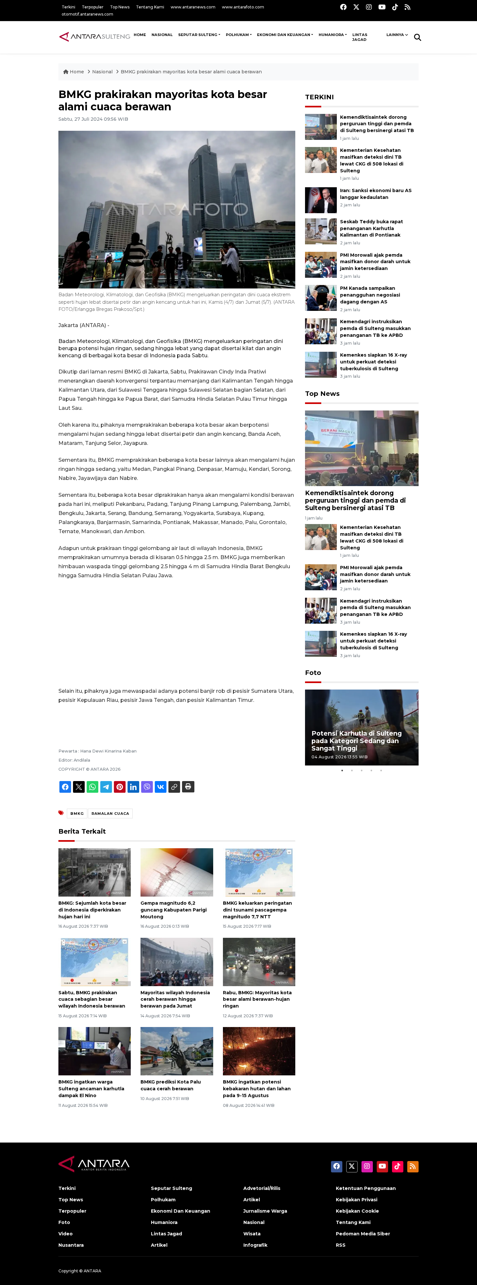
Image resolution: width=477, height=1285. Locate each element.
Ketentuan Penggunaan (366, 1188)
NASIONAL (162, 34)
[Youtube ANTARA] (382, 7)
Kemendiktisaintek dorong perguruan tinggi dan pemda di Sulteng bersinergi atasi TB (377, 124)
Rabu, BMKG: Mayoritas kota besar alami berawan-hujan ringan (257, 999)
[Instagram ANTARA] (369, 7)
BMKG (77, 813)
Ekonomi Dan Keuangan (283, 34)
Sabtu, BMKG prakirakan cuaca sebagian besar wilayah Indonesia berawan (91, 999)
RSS (341, 1245)
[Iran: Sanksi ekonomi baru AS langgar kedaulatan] (321, 200)
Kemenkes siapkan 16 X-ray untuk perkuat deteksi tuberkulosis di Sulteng (373, 362)
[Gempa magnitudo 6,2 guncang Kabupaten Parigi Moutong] (177, 872)
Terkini (68, 7)
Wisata (252, 1234)
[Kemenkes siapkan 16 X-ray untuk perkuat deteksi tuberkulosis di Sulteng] (321, 364)
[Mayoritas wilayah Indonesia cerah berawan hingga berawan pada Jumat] (177, 961)
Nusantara (71, 1245)
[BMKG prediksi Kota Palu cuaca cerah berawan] (177, 1051)
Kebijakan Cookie (357, 1211)
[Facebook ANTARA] (343, 7)
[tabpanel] (362, 727)
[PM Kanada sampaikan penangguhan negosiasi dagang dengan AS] (321, 298)
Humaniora (331, 34)
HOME (140, 34)
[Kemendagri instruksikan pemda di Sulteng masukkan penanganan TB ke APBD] (321, 331)
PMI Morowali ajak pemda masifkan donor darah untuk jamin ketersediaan (375, 262)
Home (76, 72)
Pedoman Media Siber (363, 1234)
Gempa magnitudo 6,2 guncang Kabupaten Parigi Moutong (174, 910)
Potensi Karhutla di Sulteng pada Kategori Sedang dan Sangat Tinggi (357, 740)
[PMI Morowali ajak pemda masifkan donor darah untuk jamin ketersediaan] (321, 264)
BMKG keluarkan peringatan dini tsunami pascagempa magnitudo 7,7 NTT (257, 910)
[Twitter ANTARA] (356, 7)
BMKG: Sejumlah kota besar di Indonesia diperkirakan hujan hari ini (92, 910)
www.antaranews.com (193, 7)
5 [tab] (381, 770)
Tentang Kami (150, 7)
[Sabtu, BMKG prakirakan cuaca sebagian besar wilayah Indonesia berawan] (94, 961)
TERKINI (319, 97)
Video (65, 1234)
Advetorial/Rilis (261, 1188)
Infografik (255, 1245)
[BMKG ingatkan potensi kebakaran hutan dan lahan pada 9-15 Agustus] (259, 1051)
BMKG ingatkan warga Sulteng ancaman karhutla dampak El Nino (91, 1088)
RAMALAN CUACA (110, 813)
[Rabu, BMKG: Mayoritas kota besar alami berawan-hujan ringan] (259, 961)
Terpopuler (93, 7)
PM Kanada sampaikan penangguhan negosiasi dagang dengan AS (370, 295)
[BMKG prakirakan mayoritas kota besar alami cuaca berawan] (362, 448)
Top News (119, 7)
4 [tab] (371, 770)
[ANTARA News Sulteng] (94, 37)
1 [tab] (342, 770)
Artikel (159, 1245)
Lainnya (395, 34)
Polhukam (237, 34)
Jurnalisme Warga (265, 1211)
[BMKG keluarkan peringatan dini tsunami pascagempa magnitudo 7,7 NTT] (259, 872)
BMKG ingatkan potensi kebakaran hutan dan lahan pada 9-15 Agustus (257, 1088)
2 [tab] (352, 770)
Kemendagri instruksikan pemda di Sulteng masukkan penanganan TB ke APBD (375, 328)
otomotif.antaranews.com (87, 14)
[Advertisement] (176, 633)
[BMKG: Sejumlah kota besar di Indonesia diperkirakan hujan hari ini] (94, 872)
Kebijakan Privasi (356, 1200)
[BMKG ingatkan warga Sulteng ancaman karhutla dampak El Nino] (94, 1051)
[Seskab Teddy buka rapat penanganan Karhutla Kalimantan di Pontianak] (321, 231)
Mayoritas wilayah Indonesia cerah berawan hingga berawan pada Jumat (175, 999)
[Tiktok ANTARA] (395, 7)
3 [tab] (362, 770)
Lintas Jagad (359, 37)
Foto (313, 673)
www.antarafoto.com (243, 7)
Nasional (103, 72)
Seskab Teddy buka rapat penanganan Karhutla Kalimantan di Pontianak (371, 228)
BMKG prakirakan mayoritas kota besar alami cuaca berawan (191, 72)
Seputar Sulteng (197, 34)
